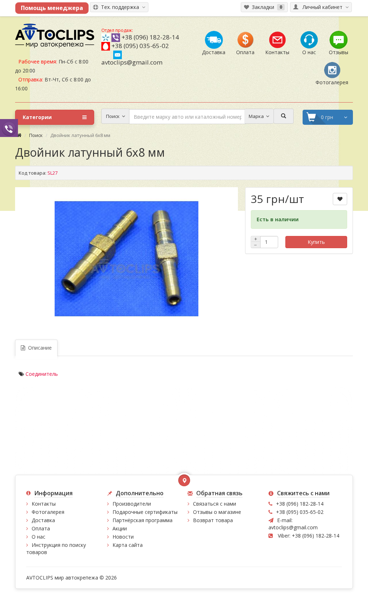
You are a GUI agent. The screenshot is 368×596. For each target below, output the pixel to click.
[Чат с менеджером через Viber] (9, 127)
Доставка (43, 520)
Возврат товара (213, 520)
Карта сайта (127, 544)
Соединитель (42, 373)
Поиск (36, 135)
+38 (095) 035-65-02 (140, 46)
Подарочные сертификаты (145, 512)
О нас (38, 536)
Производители (131, 503)
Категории (37, 117)
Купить (316, 241)
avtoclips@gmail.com (131, 62)
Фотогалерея (48, 512)
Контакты (44, 503)
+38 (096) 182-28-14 (150, 37)
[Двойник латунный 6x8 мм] (126, 259)
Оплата (41, 528)
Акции (119, 528)
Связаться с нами (214, 503)
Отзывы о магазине (217, 512)
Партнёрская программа (142, 520)
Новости (123, 536)
